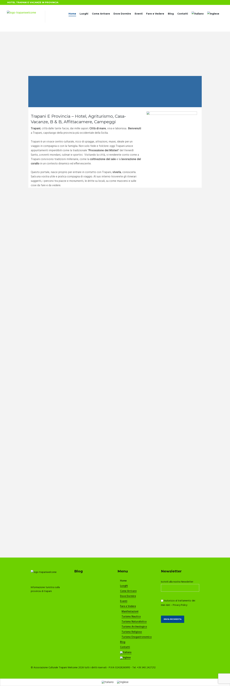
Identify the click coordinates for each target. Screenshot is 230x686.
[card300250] (171, 113)
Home (72, 13)
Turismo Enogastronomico (137, 637)
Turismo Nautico (131, 616)
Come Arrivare (101, 13)
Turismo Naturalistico (134, 622)
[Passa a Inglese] (213, 13)
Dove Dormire (122, 13)
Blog (171, 13)
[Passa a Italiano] (107, 682)
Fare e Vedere (155, 13)
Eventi (139, 13)
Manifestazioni (130, 611)
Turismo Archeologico (134, 627)
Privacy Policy (180, 605)
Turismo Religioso (132, 632)
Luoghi (84, 13)
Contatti (182, 13)
